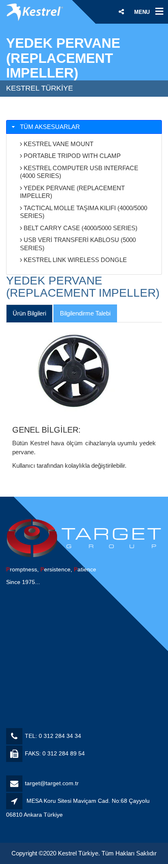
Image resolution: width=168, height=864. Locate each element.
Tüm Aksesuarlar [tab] (50, 126)
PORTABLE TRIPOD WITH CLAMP (71, 155)
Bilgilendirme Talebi (85, 313)
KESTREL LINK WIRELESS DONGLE (74, 259)
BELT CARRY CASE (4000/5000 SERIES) (79, 227)
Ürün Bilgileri (29, 313)
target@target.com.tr (52, 783)
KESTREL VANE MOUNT (57, 143)
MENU (142, 12)
